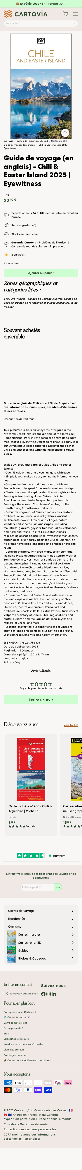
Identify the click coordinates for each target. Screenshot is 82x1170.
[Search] (75, 23)
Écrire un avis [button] (41, 700)
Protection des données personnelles (30, 1129)
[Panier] (65, 13)
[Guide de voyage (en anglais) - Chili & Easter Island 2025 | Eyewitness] (41, 364)
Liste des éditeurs (14, 1049)
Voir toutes (71, 725)
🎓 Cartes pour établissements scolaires (27, 1060)
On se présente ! (13, 1028)
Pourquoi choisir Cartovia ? (20, 1012)
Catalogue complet (15, 1055)
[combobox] (41, 23)
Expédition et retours (16, 1038)
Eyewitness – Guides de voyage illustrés (36, 298)
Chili (6, 298)
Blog (6, 1033)
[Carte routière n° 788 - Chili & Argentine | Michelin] (31, 782)
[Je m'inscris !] (58, 887)
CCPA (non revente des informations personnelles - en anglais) (30, 1137)
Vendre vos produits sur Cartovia (23, 1044)
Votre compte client (15, 1022)
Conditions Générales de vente (26, 1124)
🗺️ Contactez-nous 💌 (17, 1017)
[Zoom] (65, 133)
